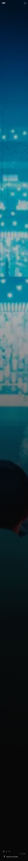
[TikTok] (6, 851)
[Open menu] (25, 3)
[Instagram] (3, 851)
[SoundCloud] (9, 851)
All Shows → (23, 853)
